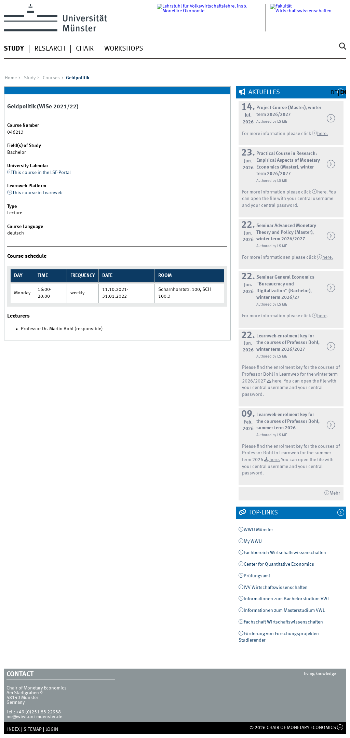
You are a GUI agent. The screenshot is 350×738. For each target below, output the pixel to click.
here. (327, 257)
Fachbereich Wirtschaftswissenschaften (285, 552)
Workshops (123, 48)
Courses (51, 78)
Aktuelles (263, 92)
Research (50, 48)
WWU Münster (258, 529)
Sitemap (33, 729)
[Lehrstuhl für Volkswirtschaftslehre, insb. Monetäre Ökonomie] (213, 17)
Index (13, 729)
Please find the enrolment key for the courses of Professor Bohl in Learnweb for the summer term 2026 (291, 453)
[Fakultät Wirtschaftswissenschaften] (308, 17)
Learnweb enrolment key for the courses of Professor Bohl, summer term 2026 (288, 421)
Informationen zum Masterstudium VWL (284, 610)
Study (14, 48)
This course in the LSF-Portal (41, 172)
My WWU (253, 541)
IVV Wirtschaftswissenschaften (276, 587)
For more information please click (277, 133)
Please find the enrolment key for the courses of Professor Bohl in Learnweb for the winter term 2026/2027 (291, 374)
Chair (85, 48)
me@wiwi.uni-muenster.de (34, 716)
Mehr (334, 493)
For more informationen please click (279, 257)
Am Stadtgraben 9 (24, 692)
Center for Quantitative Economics (279, 564)
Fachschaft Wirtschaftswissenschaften (283, 622)
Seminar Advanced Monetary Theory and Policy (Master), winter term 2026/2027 (286, 232)
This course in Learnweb (37, 192)
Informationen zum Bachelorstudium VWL (286, 598)
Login (51, 729)
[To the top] (340, 727)
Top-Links (262, 513)
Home (11, 78)
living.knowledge (320, 673)
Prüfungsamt (257, 576)
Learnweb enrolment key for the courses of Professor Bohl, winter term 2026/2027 (288, 343)
